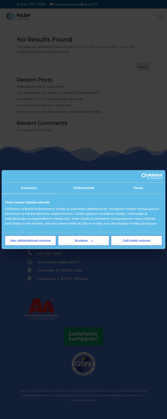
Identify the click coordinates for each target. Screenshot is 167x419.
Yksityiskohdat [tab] (83, 188)
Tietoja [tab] (138, 188)
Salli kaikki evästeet (137, 240)
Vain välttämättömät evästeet (30, 240)
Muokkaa (81, 240)
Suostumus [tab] (29, 188)
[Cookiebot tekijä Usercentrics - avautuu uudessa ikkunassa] (144, 176)
